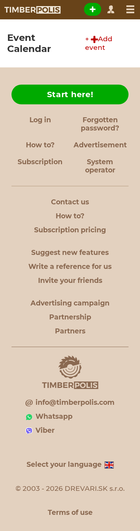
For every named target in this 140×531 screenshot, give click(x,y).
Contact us (70, 202)
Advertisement (100, 145)
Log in (40, 120)
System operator (100, 166)
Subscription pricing (70, 230)
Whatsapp (54, 416)
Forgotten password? (100, 124)
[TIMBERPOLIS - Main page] (32, 9)
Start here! (70, 94)
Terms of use (70, 512)
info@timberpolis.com (75, 402)
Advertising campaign (70, 303)
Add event (98, 43)
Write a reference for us (70, 266)
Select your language (64, 464)
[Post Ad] (92, 9)
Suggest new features (70, 252)
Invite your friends (70, 280)
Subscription (40, 162)
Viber (45, 430)
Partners (70, 331)
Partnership (70, 317)
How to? (40, 145)
